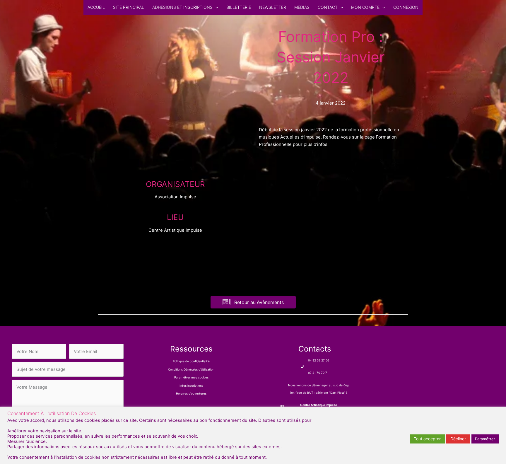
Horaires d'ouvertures (191, 393)
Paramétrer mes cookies (191, 377)
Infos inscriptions (191, 385)
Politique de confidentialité (191, 361)
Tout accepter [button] (427, 438)
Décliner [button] (458, 438)
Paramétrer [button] (485, 438)
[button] (215, 7)
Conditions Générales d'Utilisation (191, 369)
